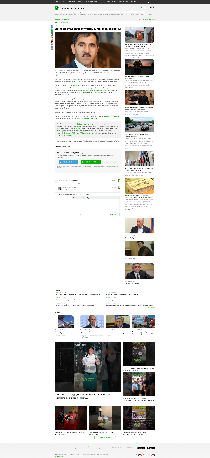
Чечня (142, 14)
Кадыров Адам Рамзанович (133, 261)
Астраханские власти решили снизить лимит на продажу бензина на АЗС (139, 169)
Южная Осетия (149, 14)
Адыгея (68, 12)
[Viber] (51, 34)
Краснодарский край (71, 14)
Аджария (63, 12)
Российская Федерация (93, 14)
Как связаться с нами (117, 447)
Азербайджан (75, 12)
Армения (82, 12)
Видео (114, 2)
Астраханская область (91, 12)
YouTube (69, 135)
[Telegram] (51, 28)
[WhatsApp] (51, 31)
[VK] (51, 26)
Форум (101, 2)
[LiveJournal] (51, 42)
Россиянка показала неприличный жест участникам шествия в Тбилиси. (135, 433)
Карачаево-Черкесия (60, 14)
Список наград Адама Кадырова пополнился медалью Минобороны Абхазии (139, 108)
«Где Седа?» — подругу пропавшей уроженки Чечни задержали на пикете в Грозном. (82, 396)
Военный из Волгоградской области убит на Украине (73, 300)
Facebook (60, 133)
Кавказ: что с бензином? (63, 19)
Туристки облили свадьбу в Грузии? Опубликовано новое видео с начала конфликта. (138, 399)
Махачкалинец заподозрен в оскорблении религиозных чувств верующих (129, 305)
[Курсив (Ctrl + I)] (76, 197)
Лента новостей (64, 22)
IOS (85, 124)
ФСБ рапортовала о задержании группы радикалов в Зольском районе (78, 294)
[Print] (51, 48)
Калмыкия (141, 12)
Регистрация (78, 214)
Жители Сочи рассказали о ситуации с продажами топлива (137, 135)
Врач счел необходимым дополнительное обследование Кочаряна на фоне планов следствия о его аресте (91, 335)
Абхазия (57, 12)
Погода (133, 2)
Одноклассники (87, 133)
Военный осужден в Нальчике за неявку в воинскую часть (138, 77)
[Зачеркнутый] (83, 197)
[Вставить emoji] (87, 197)
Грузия (111, 12)
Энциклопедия (91, 2)
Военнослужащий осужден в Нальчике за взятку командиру (75, 305)
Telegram (77, 128)
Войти (152, 7)
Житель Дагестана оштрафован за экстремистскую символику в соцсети (129, 300)
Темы (64, 2)
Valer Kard (68, 180)
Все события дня (150, 307)
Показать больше (105, 437)
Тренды (71, 2)
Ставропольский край (134, 14)
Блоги (108, 2)
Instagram (67, 133)
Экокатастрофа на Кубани (148, 19)
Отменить (113, 214)
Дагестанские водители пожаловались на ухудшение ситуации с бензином (138, 45)
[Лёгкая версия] (148, 2)
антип (71, 187)
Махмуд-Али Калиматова (88, 118)
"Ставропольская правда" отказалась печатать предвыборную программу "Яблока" (139, 196)
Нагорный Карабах (82, 14)
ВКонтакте (76, 133)
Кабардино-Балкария (133, 12)
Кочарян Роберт (130, 238)
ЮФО (65, 17)
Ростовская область (105, 14)
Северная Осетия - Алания (117, 14)
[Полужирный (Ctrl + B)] (73, 197)
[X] (51, 37)
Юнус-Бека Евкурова (112, 116)
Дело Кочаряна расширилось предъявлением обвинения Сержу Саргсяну (116, 334)
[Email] (51, 45)
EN (154, 1)
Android (79, 124)
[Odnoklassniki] (51, 40)
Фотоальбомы (123, 2)
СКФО (126, 14)
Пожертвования (129, 447)
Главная (56, 22)
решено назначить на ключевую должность (92, 90)
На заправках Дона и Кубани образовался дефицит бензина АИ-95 (143, 333)
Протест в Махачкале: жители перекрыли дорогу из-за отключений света (138, 369)
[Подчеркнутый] (80, 197)
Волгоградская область (103, 12)
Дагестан (117, 12)
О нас (108, 447)
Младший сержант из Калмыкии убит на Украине (122, 294)
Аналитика (80, 2)
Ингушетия (123, 12)
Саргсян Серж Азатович (132, 283)
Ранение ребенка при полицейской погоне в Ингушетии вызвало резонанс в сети (66, 334)
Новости (57, 2)
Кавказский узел (74, 85)
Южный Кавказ (58, 17)
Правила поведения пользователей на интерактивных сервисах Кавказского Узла (89, 454)
